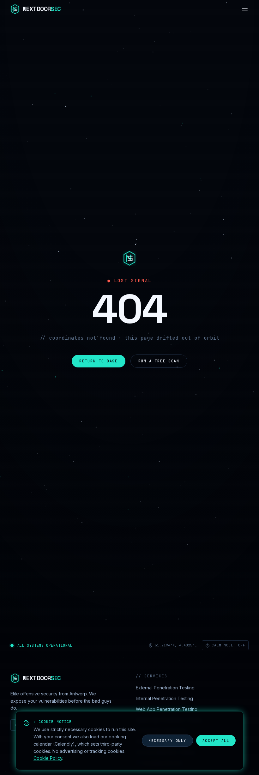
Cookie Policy (47, 758)
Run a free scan (158, 361)
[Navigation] (245, 10)
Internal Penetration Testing (164, 698)
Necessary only (167, 740)
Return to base (98, 361)
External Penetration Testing (165, 687)
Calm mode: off (228, 645)
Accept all (215, 740)
